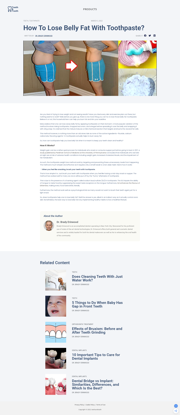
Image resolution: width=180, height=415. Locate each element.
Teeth (74, 272)
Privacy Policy (79, 405)
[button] (145, 35)
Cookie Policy (90, 405)
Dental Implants (79, 350)
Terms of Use (100, 405)
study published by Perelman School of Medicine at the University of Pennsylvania (73, 153)
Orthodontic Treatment (82, 324)
